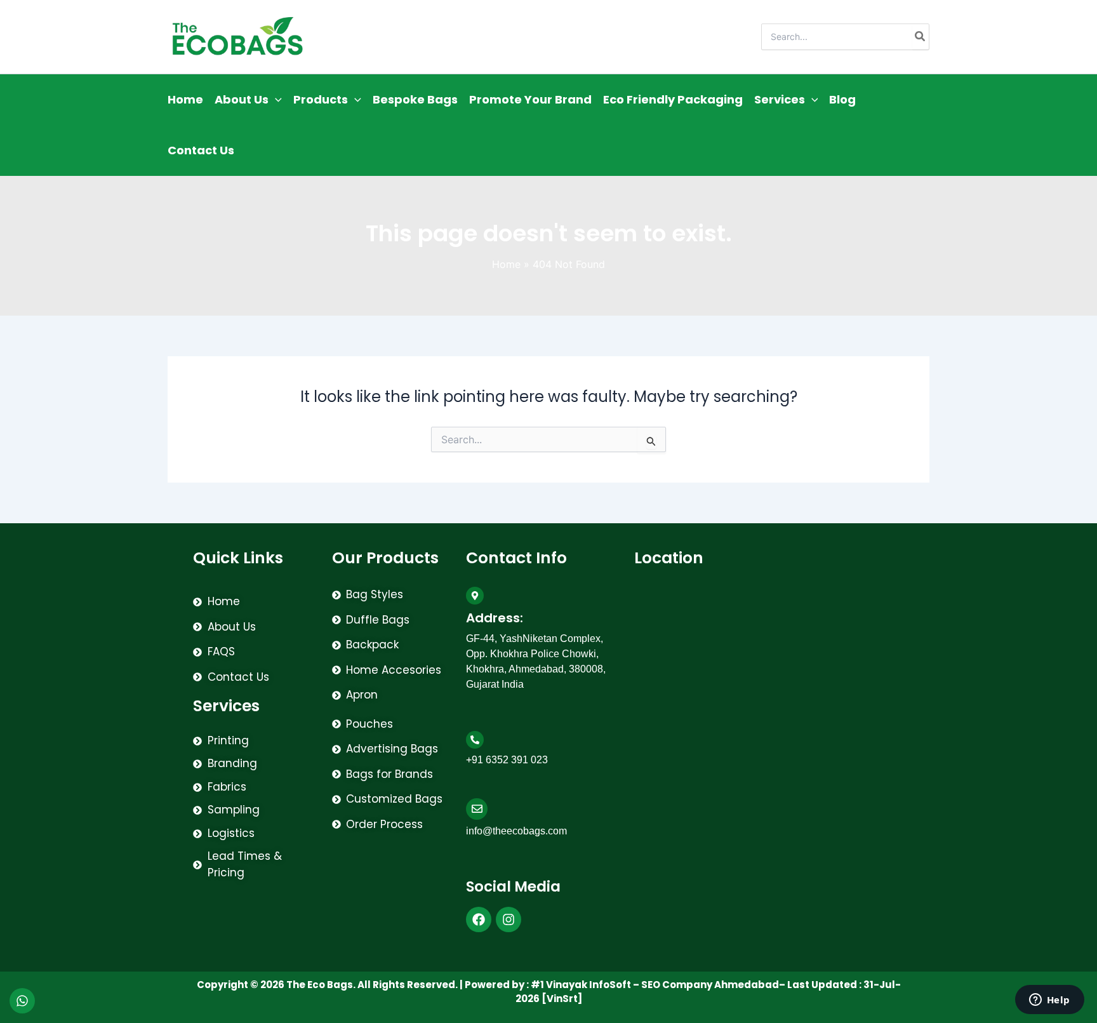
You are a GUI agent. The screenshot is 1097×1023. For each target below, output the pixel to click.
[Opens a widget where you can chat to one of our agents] (1049, 1001)
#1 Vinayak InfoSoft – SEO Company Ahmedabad (655, 984)
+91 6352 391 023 (667, 36)
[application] (275, 99)
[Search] (920, 37)
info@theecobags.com (553, 36)
